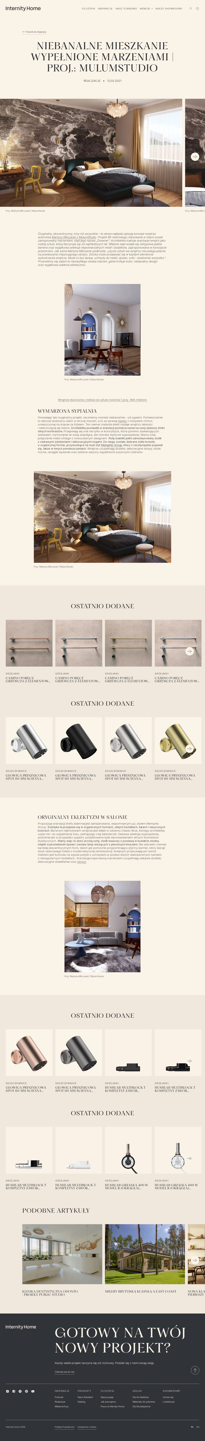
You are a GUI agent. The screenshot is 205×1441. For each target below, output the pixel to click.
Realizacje (92, 81)
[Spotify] (20, 1391)
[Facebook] (14, 1391)
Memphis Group (111, 445)
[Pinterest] (26, 1391)
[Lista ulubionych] (197, 9)
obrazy (81, 861)
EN (198, 1427)
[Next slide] (195, 157)
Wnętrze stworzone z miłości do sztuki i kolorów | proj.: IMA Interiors (102, 400)
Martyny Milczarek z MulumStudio (74, 237)
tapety (122, 421)
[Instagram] (7, 1391)
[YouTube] (33, 1391)
